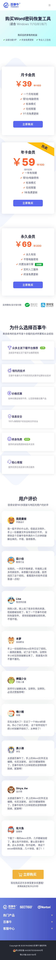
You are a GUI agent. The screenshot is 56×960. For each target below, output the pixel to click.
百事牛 (7, 922)
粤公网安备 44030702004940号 (29, 950)
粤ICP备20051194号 (28, 955)
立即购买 (28, 124)
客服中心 (9, 928)
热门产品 (9, 915)
